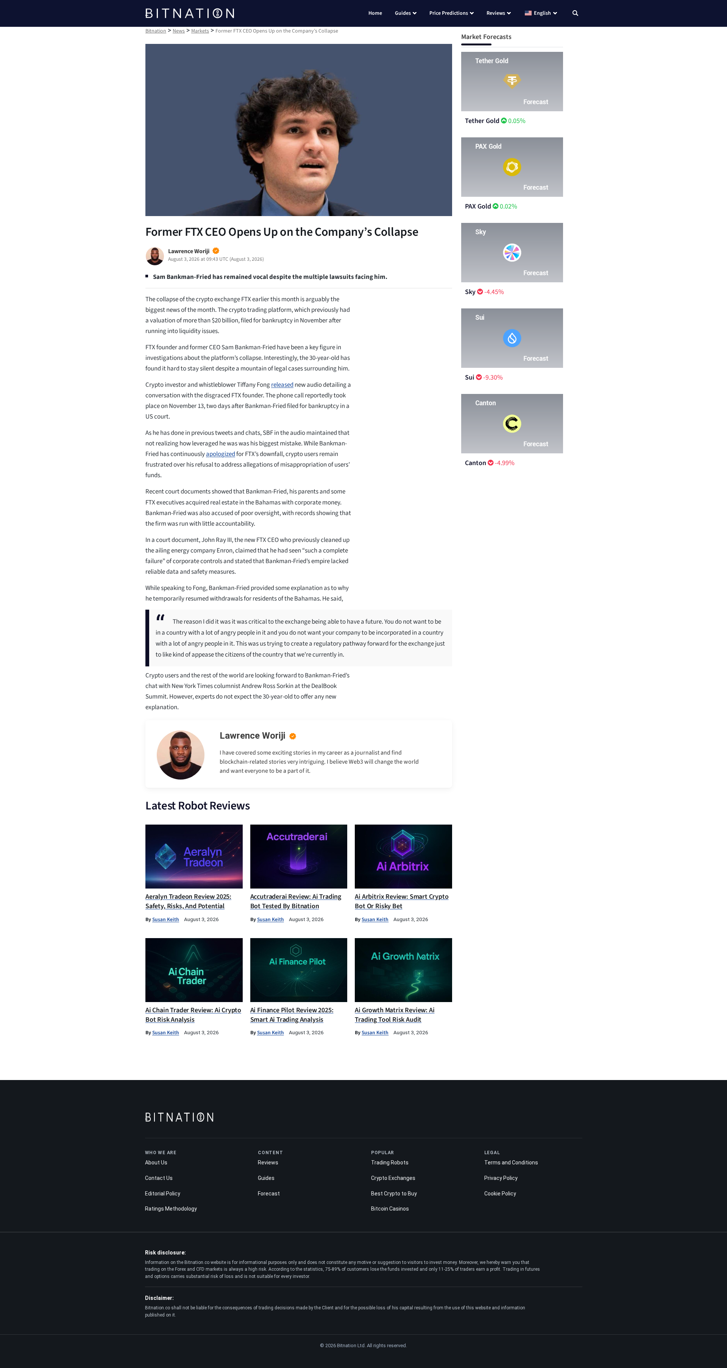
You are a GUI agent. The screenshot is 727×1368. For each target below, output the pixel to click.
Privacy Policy (501, 1178)
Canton (475, 463)
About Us (156, 1162)
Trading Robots (390, 1162)
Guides (403, 13)
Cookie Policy (500, 1194)
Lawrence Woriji (252, 735)
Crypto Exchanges (393, 1178)
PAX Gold (478, 206)
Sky (470, 292)
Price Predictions (448, 13)
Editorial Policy (162, 1194)
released (282, 384)
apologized (220, 454)
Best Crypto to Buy (394, 1194)
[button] (575, 14)
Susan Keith (165, 919)
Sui (469, 377)
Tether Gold (482, 121)
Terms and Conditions (511, 1162)
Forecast (269, 1194)
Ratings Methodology (171, 1209)
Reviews (496, 13)
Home (375, 13)
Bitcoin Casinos (390, 1209)
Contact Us (159, 1178)
